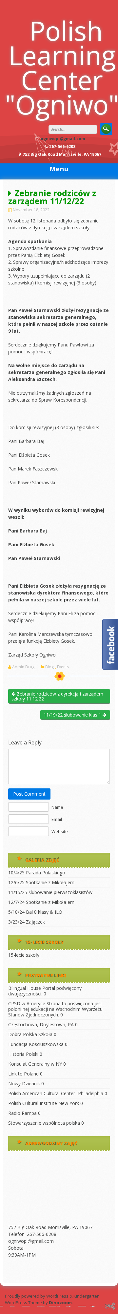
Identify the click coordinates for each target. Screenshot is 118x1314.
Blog (49, 667)
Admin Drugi (23, 667)
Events (63, 667)
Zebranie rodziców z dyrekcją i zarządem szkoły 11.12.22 (57, 696)
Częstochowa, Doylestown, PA (41, 1024)
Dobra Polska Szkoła (30, 1034)
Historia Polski (23, 1054)
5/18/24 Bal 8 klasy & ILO (35, 912)
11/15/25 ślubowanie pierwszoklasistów (50, 892)
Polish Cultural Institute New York (43, 1103)
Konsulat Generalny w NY (35, 1064)
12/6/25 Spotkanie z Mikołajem (41, 882)
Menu (59, 168)
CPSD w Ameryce (26, 1003)
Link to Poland (23, 1074)
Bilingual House (24, 988)
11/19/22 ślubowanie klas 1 (73, 715)
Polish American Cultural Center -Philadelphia (55, 1093)
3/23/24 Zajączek (26, 922)
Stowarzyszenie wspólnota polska (44, 1123)
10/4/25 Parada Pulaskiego (36, 872)
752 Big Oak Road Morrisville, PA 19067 (50, 1227)
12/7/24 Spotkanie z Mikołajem (41, 902)
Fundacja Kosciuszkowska (36, 1044)
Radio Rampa (22, 1113)
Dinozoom (60, 1302)
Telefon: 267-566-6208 (32, 1234)
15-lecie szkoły (23, 955)
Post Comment (29, 794)
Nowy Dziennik (24, 1083)
